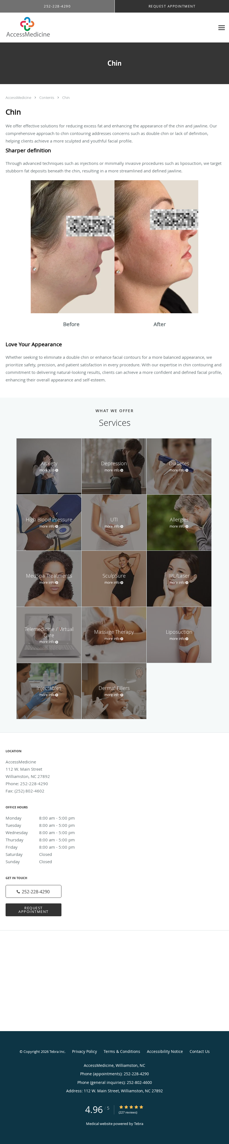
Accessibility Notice (165, 1051)
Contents (47, 97)
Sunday (29, 861)
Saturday (29, 854)
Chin (66, 97)
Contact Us (200, 1051)
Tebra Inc (57, 1051)
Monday (40, 818)
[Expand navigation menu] (221, 28)
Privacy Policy (84, 1051)
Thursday (40, 839)
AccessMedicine (19, 97)
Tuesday (40, 825)
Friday (40, 847)
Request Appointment (33, 909)
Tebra (138, 1123)
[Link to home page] (26, 27)
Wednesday (40, 832)
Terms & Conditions (122, 1051)
